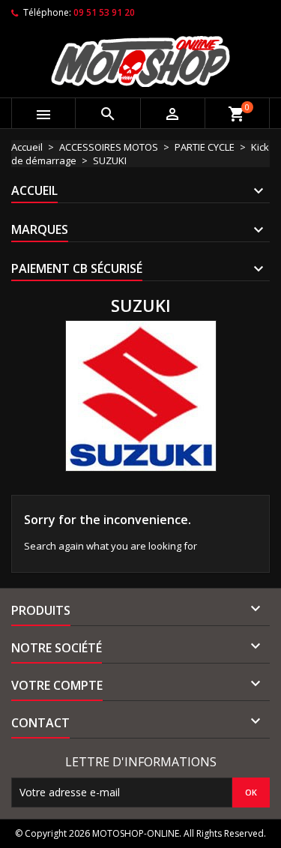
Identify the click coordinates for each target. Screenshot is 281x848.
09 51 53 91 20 (104, 12)
